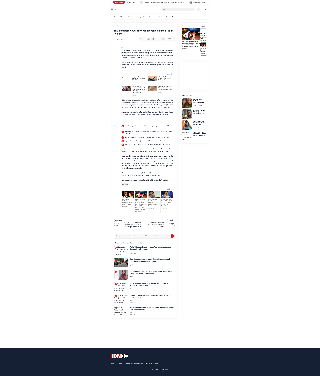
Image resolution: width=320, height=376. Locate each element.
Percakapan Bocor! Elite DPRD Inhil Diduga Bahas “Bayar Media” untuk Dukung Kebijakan (149, 132)
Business (130, 17)
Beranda (116, 26)
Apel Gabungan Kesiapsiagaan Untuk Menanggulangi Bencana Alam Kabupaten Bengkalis (149, 127)
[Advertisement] (194, 75)
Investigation (147, 17)
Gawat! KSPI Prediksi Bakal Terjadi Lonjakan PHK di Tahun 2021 (199, 111)
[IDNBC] (114, 9)
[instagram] (202, 364)
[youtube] (207, 364)
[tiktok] (205, 364)
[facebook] (197, 364)
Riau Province (158, 17)
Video (167, 17)
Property (138, 17)
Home (115, 17)
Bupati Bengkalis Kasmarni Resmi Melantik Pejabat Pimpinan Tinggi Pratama (147, 137)
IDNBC (156, 369)
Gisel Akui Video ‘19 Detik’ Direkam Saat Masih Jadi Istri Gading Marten (199, 100)
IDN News (122, 17)
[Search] (192, 9)
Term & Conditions (139, 363)
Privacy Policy (128, 363)
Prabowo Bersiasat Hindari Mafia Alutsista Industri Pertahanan (199, 133)
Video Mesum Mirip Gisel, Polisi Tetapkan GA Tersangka (199, 122)
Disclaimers (149, 363)
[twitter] (200, 364)
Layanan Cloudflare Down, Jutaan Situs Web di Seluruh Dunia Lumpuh (134, 2)
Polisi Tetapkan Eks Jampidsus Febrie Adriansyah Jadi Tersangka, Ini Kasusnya (147, 144)
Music (173, 17)
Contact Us (121, 363)
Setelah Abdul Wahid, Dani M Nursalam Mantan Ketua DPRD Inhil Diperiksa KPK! (186, 2)
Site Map (156, 363)
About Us (113, 363)
